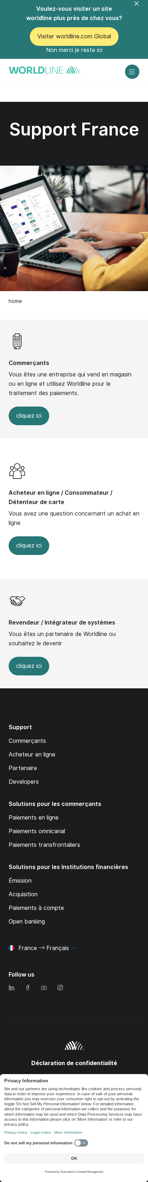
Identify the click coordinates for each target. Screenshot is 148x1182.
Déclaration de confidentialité (74, 1063)
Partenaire (23, 768)
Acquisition (23, 894)
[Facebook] (28, 988)
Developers (24, 781)
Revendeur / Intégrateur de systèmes (62, 622)
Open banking (27, 921)
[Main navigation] (132, 72)
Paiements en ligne (34, 817)
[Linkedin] (11, 988)
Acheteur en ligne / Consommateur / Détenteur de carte (60, 497)
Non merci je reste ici (74, 50)
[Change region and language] (73, 948)
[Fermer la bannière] (141, 8)
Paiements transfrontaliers (44, 844)
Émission (20, 880)
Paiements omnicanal (37, 831)
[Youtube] (44, 988)
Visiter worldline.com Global (74, 36)
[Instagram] (60, 988)
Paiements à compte (36, 908)
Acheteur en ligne (32, 754)
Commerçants (29, 363)
